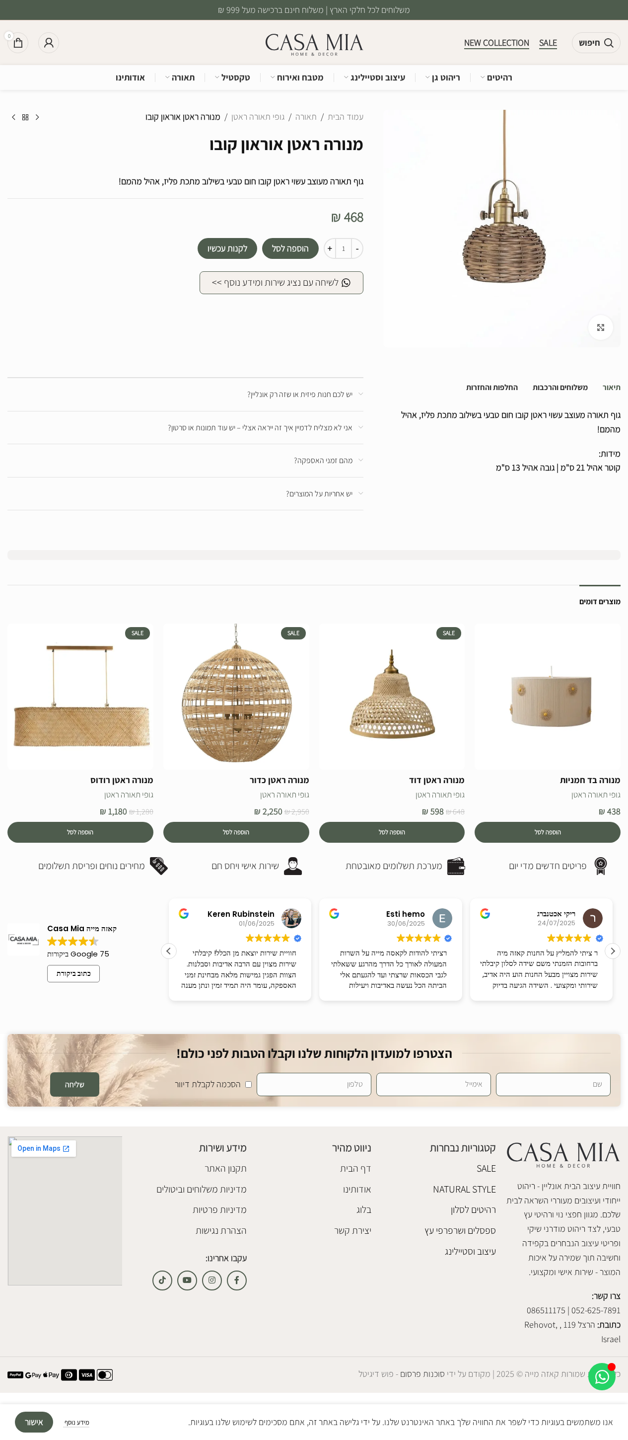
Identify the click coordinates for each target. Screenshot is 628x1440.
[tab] (612, 387)
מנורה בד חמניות (590, 780)
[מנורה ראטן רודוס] (80, 697)
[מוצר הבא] (13, 118)
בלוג (363, 1209)
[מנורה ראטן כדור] (236, 697)
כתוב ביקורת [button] (74, 973)
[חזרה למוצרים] (25, 118)
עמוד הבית (345, 116)
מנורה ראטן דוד (437, 780)
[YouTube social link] (187, 1280)
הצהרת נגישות (221, 1230)
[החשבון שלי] (48, 43)
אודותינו (357, 1189)
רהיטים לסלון (473, 1209)
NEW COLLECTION (496, 42)
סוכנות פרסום (421, 1373)
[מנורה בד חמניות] (548, 697)
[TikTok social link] (162, 1280)
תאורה (306, 116)
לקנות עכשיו (227, 248)
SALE (548, 42)
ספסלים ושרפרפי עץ (460, 1230)
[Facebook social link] (237, 1280)
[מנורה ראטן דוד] (392, 697)
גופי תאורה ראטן (257, 116)
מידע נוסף (76, 1422)
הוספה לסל (290, 248)
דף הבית (355, 1168)
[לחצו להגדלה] (600, 327)
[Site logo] (314, 42)
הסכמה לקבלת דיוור (208, 1084)
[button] (548, 832)
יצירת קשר (352, 1230)
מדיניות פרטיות (220, 1209)
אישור (34, 1422)
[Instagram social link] (212, 1280)
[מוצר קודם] (37, 118)
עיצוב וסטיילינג (470, 1251)
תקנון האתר (226, 1168)
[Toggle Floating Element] (602, 1376)
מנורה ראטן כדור (279, 780)
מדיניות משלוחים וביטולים (201, 1189)
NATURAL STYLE (464, 1189)
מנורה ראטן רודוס (121, 780)
